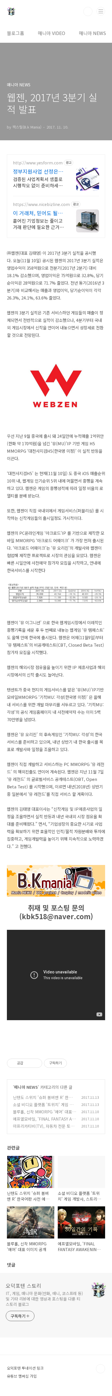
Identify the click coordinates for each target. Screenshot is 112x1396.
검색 (88, 11)
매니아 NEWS (92, 33)
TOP (100, 1368)
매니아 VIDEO (51, 33)
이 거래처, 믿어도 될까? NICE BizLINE (35, 212)
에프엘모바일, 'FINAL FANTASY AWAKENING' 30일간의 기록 (44, 1122)
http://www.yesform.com (38, 162)
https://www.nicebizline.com (41, 204)
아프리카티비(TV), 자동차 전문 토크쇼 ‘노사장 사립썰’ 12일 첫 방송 (43, 1129)
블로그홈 (15, 33)
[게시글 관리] (35, 1063)
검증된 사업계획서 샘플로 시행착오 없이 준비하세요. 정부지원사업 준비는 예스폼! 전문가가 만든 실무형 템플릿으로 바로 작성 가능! (38, 182)
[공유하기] (28, 1063)
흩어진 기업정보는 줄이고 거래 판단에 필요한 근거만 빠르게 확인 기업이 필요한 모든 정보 (38, 223)
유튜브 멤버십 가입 (22, 1376)
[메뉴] (100, 11)
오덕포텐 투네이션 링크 (25, 1368)
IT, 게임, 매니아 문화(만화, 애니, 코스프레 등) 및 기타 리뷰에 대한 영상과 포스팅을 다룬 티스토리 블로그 (44, 1298)
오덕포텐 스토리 (23, 1285)
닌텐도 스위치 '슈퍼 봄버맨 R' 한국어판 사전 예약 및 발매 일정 (44, 1100)
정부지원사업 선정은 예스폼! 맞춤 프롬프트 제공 (39, 171)
